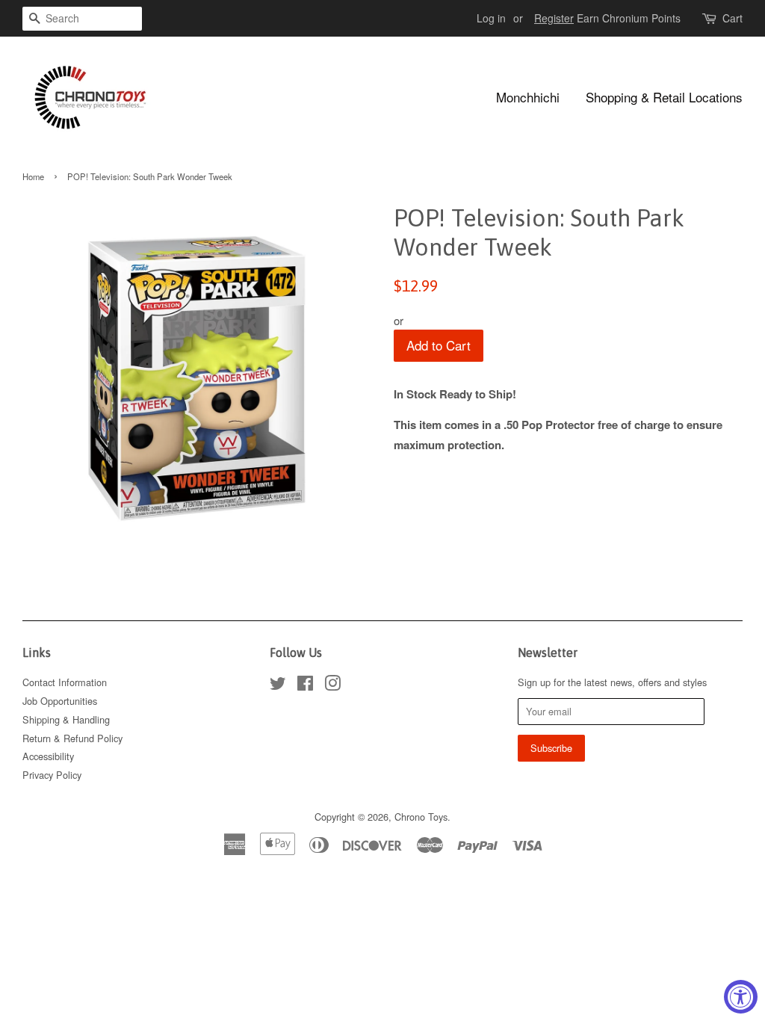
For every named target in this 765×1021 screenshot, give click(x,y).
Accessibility (48, 756)
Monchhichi (528, 96)
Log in (491, 17)
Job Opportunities (59, 701)
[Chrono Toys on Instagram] (332, 686)
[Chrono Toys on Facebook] (305, 686)
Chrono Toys (420, 816)
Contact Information (64, 682)
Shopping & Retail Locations (664, 96)
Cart (732, 17)
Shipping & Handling (66, 719)
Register (554, 17)
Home (33, 176)
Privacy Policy (51, 775)
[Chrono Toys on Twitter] (278, 686)
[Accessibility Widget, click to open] (741, 997)
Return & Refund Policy (72, 738)
